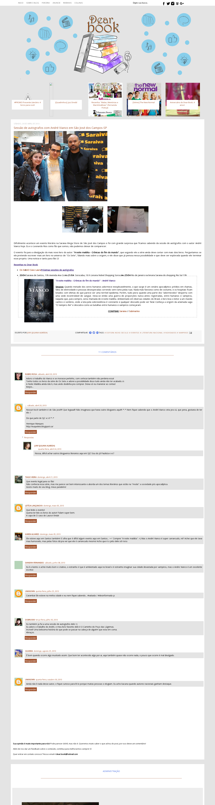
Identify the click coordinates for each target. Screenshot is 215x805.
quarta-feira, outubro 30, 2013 (49, 679)
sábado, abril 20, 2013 (47, 374)
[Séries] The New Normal (144, 102)
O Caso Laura (34, 269)
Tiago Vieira (31, 477)
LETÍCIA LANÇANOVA (34, 505)
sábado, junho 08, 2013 (55, 562)
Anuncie (56, 3)
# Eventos (134, 333)
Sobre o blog (32, 3)
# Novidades (170, 333)
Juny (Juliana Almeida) (45, 445)
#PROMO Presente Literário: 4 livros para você (27, 103)
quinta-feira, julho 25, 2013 (47, 591)
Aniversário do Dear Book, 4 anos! (182, 103)
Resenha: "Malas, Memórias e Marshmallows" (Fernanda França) (105, 105)
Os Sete (24, 269)
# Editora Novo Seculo (117, 333)
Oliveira (29, 651)
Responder (30, 392)
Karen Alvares (32, 534)
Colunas (78, 3)
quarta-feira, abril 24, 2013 (49, 449)
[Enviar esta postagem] (190, 332)
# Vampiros (182, 333)
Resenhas (67, 3)
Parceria (46, 3)
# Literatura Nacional (151, 333)
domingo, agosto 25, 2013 (45, 651)
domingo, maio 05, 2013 (53, 505)
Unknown (30, 591)
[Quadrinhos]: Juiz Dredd (66, 102)
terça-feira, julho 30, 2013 (47, 619)
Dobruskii (30, 619)
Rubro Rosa (31, 374)
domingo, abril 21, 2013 (47, 477)
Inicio (20, 3)
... (25, 405)
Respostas (29, 437)
